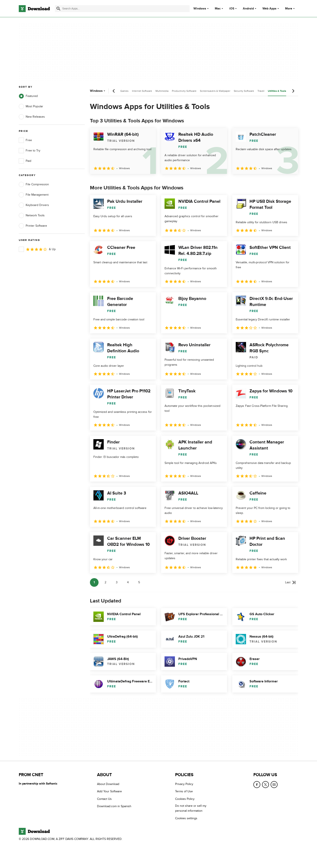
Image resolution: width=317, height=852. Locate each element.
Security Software (244, 90)
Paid (28, 161)
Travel (260, 90)
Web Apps (269, 8)
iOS (231, 8)
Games (124, 90)
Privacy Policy (184, 784)
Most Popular (34, 106)
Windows (199, 8)
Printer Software (36, 226)
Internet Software (142, 90)
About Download (108, 784)
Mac (218, 8)
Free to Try (33, 150)
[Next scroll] (293, 91)
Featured (32, 96)
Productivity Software (184, 90)
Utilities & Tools (277, 91)
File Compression (37, 184)
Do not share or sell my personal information (190, 808)
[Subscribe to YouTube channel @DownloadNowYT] (274, 784)
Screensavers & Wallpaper (215, 90)
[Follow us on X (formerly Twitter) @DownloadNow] (265, 784)
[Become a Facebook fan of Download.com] (256, 784)
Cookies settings (186, 818)
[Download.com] (34, 8)
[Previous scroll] (114, 91)
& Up (52, 249)
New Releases (35, 117)
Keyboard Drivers (37, 205)
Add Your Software (109, 791)
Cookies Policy (185, 799)
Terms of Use (184, 791)
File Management (37, 195)
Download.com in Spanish (114, 806)
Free (29, 140)
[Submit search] (58, 8)
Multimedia (161, 90)
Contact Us (104, 799)
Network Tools (35, 215)
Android (248, 8)
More (288, 8)
